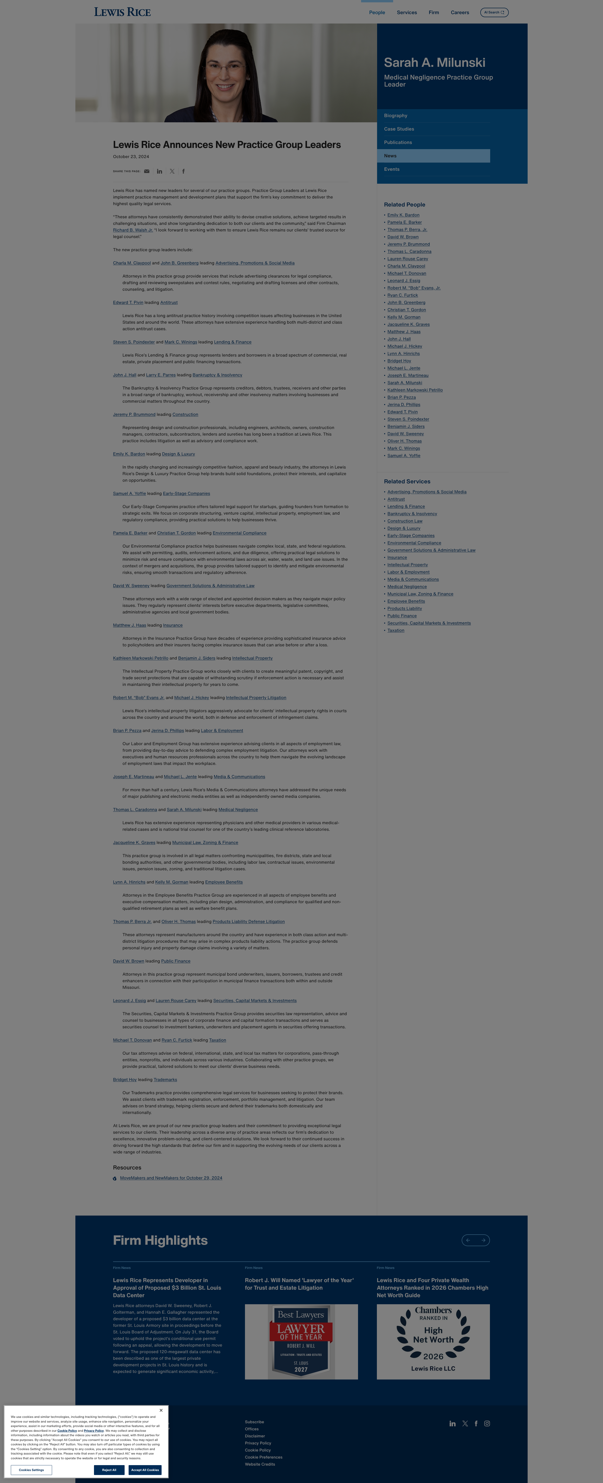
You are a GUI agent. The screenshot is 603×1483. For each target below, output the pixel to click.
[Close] (161, 1410)
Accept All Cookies (145, 1470)
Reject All (109, 1470)
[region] (86, 1441)
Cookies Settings (31, 1470)
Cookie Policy (67, 1430)
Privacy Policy (94, 1430)
